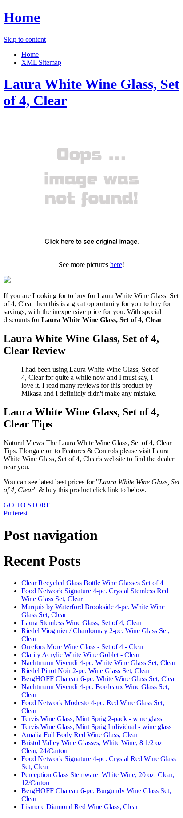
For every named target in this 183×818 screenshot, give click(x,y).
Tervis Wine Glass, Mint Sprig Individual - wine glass (96, 726)
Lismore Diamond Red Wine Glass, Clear (79, 806)
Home (22, 17)
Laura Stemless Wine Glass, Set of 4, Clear (81, 622)
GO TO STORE (27, 505)
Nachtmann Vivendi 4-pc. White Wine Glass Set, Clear (98, 662)
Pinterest (16, 513)
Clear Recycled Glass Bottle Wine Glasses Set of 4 (92, 583)
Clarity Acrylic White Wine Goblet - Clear (80, 654)
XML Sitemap (41, 62)
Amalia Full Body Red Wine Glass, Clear (79, 734)
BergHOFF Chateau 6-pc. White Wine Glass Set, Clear (98, 678)
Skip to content (25, 39)
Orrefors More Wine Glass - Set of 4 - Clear (82, 646)
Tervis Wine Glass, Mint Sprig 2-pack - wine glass (91, 718)
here (116, 264)
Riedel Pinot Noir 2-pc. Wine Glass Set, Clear (85, 670)
